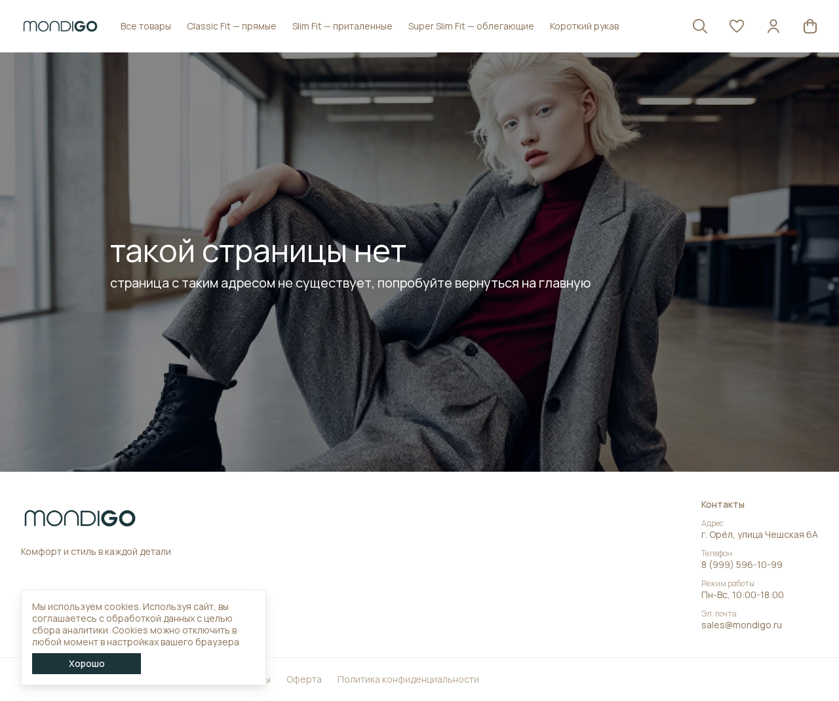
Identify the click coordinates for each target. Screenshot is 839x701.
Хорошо (87, 663)
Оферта (304, 679)
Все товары (146, 26)
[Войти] (773, 26)
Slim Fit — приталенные (342, 26)
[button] (737, 26)
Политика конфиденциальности (408, 679)
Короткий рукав (584, 26)
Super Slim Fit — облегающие (471, 26)
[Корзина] (810, 26)
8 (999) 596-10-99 (742, 565)
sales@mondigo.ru (741, 625)
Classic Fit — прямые (232, 26)
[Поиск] (700, 26)
